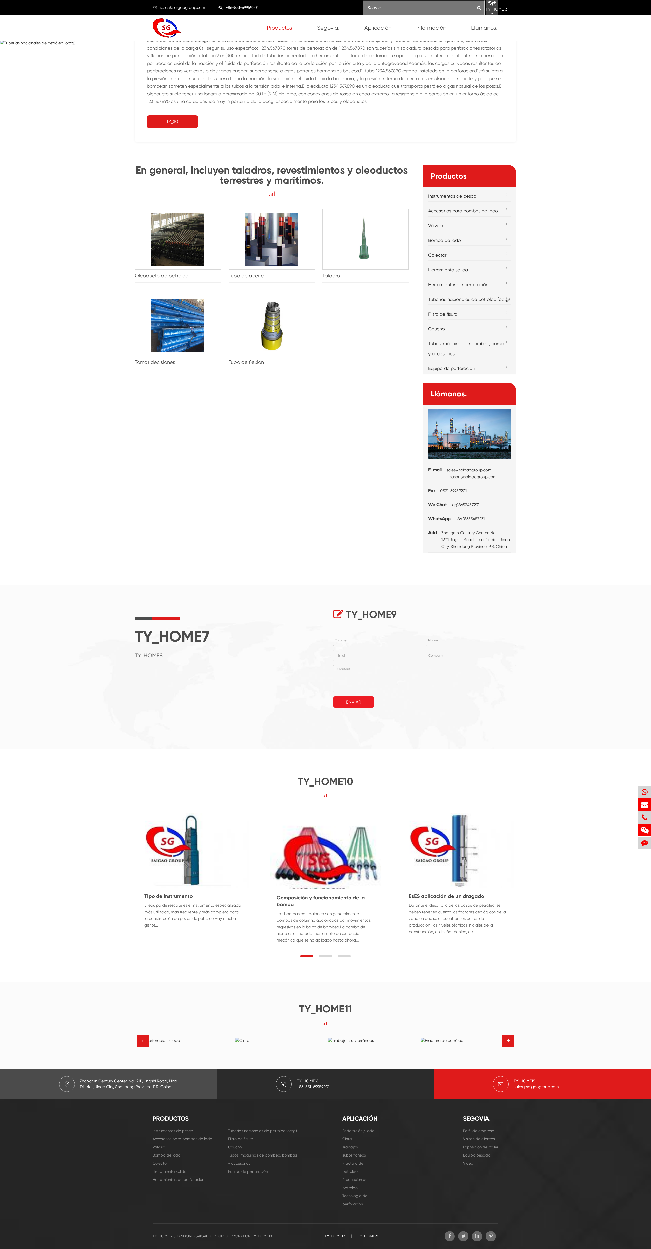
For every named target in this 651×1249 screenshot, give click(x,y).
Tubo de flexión (246, 362)
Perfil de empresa (478, 1131)
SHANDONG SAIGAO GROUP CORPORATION (212, 1236)
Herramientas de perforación (458, 284)
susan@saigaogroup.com (473, 476)
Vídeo (468, 1163)
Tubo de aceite (246, 276)
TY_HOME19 (335, 1236)
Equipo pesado (476, 1155)
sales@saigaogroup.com (182, 7)
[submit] (479, 8)
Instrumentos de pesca (452, 196)
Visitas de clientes (479, 1139)
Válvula (435, 225)
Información (431, 28)
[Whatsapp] (644, 792)
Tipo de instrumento (168, 896)
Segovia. (328, 28)
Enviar (353, 702)
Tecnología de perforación (354, 1200)
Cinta (347, 1139)
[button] (306, 956)
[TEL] (644, 817)
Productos (279, 28)
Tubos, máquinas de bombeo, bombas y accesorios (468, 348)
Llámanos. (484, 28)
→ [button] (143, 1041)
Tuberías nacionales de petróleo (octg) (469, 299)
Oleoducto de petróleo (161, 276)
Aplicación (377, 28)
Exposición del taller (480, 1147)
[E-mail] (644, 804)
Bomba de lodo (444, 240)
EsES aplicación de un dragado (446, 896)
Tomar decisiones (155, 362)
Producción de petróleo (355, 1183)
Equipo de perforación (451, 368)
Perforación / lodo (358, 1131)
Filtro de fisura (442, 314)
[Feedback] (644, 843)
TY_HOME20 (368, 1236)
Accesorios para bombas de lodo (463, 210)
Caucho (436, 328)
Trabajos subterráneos (354, 1151)
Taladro (331, 276)
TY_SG (172, 121)
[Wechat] (644, 830)
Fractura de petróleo (352, 1167)
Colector (437, 255)
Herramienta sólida (448, 269)
